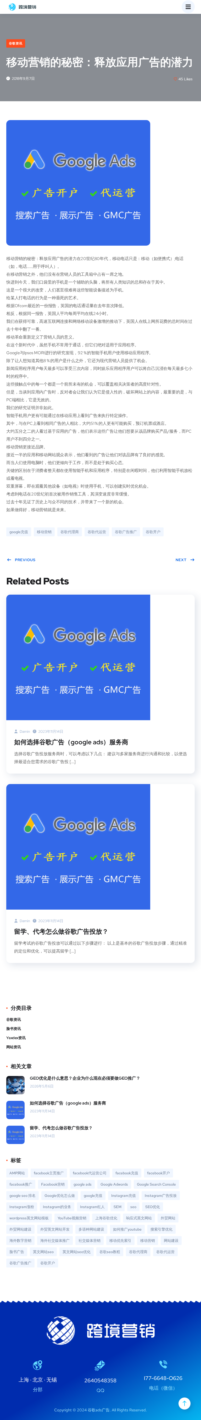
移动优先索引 (120, 1240)
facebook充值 (126, 1173)
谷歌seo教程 (109, 1251)
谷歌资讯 (16, 43)
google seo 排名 (22, 1195)
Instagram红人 (92, 1206)
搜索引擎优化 (161, 1229)
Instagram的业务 (57, 1206)
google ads (83, 1184)
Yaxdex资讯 (16, 1037)
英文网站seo (43, 1251)
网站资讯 (13, 1047)
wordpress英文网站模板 (29, 1218)
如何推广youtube (127, 1229)
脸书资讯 (13, 1028)
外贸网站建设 (20, 1229)
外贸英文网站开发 (55, 1229)
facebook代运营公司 (90, 1173)
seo (133, 1206)
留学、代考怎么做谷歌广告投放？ (61, 931)
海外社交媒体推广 (55, 1240)
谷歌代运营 (97, 531)
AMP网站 (17, 1173)
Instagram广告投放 (161, 1195)
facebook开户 (158, 1173)
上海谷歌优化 (106, 1218)
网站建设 (171, 1240)
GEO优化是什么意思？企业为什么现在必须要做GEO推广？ (85, 1078)
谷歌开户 (153, 531)
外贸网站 (168, 1218)
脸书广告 (16, 1251)
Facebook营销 (53, 1184)
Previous (25, 559)
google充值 (18, 531)
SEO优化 (152, 1206)
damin (24, 731)
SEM (117, 1206)
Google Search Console (156, 1184)
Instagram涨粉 (21, 1206)
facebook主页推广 (49, 1173)
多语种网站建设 (91, 1229)
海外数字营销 (20, 1240)
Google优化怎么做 (59, 1195)
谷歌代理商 (69, 531)
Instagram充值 (123, 1195)
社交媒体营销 (89, 1240)
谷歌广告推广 (126, 531)
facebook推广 (20, 1184)
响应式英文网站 (139, 1218)
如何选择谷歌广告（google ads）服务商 (71, 742)
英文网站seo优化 (77, 1251)
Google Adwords (114, 1184)
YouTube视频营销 (72, 1218)
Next (181, 559)
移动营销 (44, 531)
